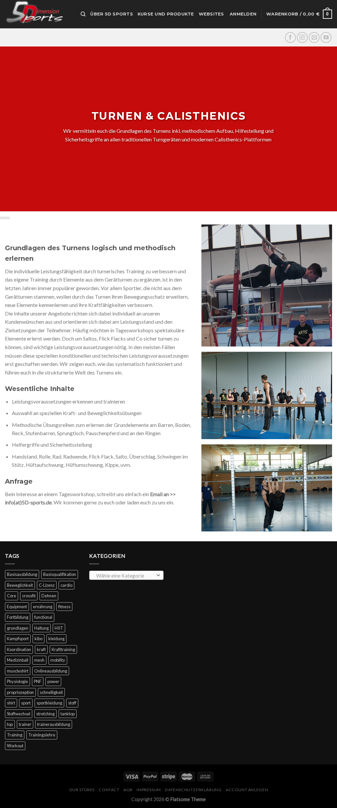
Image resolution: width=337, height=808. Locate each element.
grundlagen (17, 628)
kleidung (56, 638)
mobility (57, 660)
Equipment (17, 606)
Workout (15, 745)
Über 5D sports (111, 14)
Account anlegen (247, 789)
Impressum (149, 789)
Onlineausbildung (50, 670)
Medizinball (17, 660)
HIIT (59, 628)
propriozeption (20, 692)
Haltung (41, 628)
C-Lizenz (47, 585)
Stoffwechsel (18, 713)
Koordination (19, 649)
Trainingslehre (41, 734)
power (53, 681)
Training (14, 734)
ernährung (42, 606)
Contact (109, 789)
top (10, 724)
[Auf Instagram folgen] (302, 37)
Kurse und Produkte (166, 14)
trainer (25, 724)
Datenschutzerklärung (193, 789)
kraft (41, 649)
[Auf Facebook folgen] (290, 37)
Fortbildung (17, 617)
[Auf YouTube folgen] (326, 37)
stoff (72, 702)
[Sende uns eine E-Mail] (314, 37)
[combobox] (126, 575)
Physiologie (17, 681)
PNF (37, 681)
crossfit (29, 595)
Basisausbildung (22, 574)
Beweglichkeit (20, 585)
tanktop (68, 713)
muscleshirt (17, 670)
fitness (64, 606)
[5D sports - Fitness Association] (38, 14)
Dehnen (48, 595)
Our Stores (82, 789)
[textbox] (124, 575)
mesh (39, 660)
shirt (11, 702)
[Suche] (83, 14)
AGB (128, 789)
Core (11, 595)
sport (26, 702)
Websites (211, 14)
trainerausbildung (53, 724)
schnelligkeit (51, 692)
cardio (66, 585)
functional (43, 617)
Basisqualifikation (59, 574)
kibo (38, 638)
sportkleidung (49, 702)
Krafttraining (63, 649)
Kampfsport (18, 638)
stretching (45, 713)
